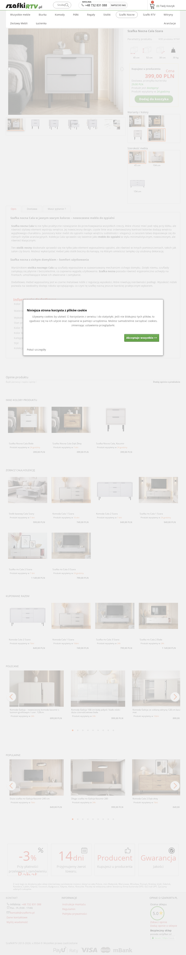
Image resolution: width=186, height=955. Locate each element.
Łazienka (41, 23)
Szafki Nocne (127, 14)
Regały (91, 14)
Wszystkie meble (20, 14)
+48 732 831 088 (95, 4)
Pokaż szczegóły (36, 349)
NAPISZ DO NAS (118, 5)
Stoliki (107, 14)
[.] (67, 5)
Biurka (42, 14)
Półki (76, 14)
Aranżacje (170, 23)
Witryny (168, 14)
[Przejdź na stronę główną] (28, 5)
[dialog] (93, 327)
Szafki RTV (149, 14)
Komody (60, 14)
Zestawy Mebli (19, 23)
